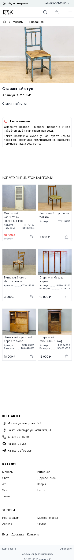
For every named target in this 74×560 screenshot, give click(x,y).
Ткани (6, 496)
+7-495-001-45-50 (55, 3)
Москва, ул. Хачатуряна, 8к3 (24, 423)
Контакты (33, 534)
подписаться (42, 139)
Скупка (41, 523)
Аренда (7, 523)
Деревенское (46, 478)
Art (4, 484)
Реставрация (10, 517)
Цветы (41, 490)
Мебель (39, 126)
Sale (5, 490)
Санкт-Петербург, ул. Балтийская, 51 (29, 430)
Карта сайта (9, 548)
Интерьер (43, 471)
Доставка (17, 534)
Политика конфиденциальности (37, 554)
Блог (5, 534)
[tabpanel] (37, 54)
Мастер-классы (47, 517)
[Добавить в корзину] (31, 236)
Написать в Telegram (20, 450)
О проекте (66, 548)
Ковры (41, 484)
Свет (5, 478)
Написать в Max (17, 443)
